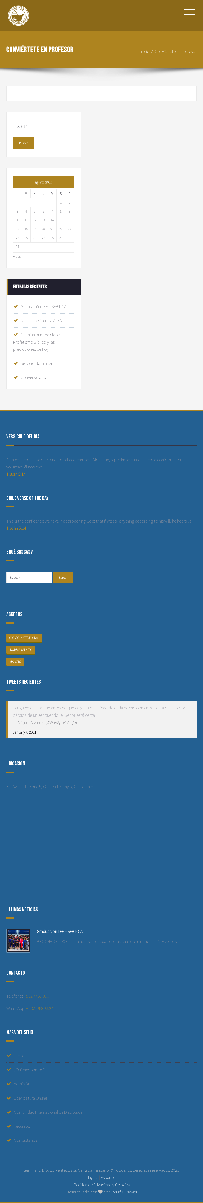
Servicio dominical (37, 363)
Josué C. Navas (123, 1192)
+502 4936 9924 (39, 1008)
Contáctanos (25, 1140)
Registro (15, 662)
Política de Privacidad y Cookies (102, 1185)
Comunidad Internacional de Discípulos (48, 1112)
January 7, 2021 (24, 732)
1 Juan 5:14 (16, 474)
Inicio (145, 51)
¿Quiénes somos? (29, 1070)
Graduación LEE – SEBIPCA (44, 306)
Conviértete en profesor (176, 51)
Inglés (93, 1177)
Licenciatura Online (30, 1098)
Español (108, 1177)
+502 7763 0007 (37, 996)
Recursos (22, 1126)
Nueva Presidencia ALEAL (42, 320)
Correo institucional (24, 638)
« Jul (17, 256)
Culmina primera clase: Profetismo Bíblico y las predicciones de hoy (36, 342)
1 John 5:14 (16, 528)
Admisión (22, 1084)
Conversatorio (33, 377)
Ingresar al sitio (20, 650)
